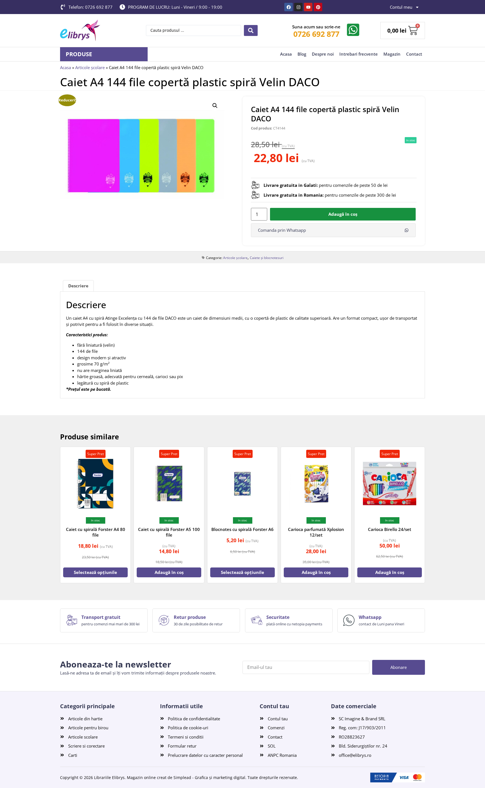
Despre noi (323, 54)
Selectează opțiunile (95, 572)
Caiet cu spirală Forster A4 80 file (95, 532)
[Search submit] (251, 30)
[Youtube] (308, 7)
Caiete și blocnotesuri (266, 257)
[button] (215, 106)
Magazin (392, 54)
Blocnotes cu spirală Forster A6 (242, 529)
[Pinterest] (318, 7)
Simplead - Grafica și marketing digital (209, 777)
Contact (414, 54)
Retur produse (190, 617)
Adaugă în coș (342, 214)
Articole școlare (90, 67)
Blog (302, 54)
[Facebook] (288, 7)
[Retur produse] (164, 620)
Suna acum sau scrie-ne (316, 26)
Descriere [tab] (78, 286)
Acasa (286, 54)
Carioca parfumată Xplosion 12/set (316, 532)
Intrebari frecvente (358, 54)
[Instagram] (298, 7)
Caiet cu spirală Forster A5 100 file (169, 532)
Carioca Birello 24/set (389, 529)
